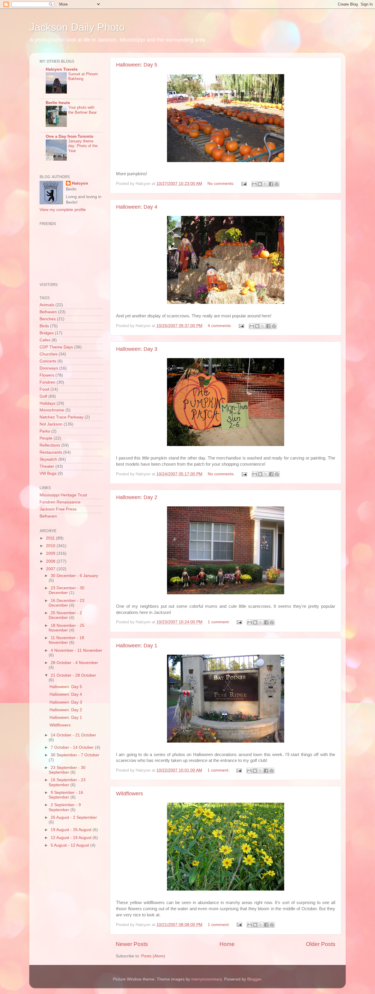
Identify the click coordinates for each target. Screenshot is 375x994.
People (46, 438)
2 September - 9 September (65, 807)
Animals (47, 305)
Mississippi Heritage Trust (63, 495)
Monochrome (52, 410)
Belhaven (48, 312)
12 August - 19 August (72, 837)
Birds (44, 326)
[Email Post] (243, 183)
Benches (48, 319)
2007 (51, 569)
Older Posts (320, 944)
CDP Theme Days (56, 347)
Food (44, 389)
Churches (48, 354)
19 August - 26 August (72, 830)
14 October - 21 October (73, 735)
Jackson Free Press (58, 509)
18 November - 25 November (66, 627)
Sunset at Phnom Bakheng (83, 76)
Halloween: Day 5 (136, 65)
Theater (47, 466)
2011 (51, 538)
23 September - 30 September (67, 770)
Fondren (47, 382)
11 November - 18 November (66, 640)
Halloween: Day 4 (136, 207)
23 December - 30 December (66, 590)
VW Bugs (48, 473)
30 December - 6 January (74, 575)
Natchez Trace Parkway (61, 417)
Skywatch (48, 459)
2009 (51, 553)
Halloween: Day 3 (136, 349)
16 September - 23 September (67, 782)
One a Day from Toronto (69, 136)
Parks (45, 431)
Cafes (45, 340)
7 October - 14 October (73, 747)
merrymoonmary (206, 979)
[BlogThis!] (260, 184)
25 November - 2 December (65, 615)
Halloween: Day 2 (136, 497)
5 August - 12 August (70, 845)
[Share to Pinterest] (276, 184)
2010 (51, 546)
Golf (43, 396)
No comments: (221, 183)
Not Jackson (51, 424)
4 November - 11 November (76, 650)
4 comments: (220, 326)
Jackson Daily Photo (77, 27)
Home (227, 944)
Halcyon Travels (62, 69)
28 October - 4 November (74, 663)
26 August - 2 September (74, 817)
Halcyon (80, 183)
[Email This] (254, 184)
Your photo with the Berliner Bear (82, 110)
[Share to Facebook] (271, 184)
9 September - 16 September (66, 794)
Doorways (49, 368)
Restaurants (51, 452)
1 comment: (219, 622)
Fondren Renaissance (60, 502)
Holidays (47, 403)
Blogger (254, 979)
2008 (51, 561)
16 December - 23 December (66, 602)
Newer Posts (132, 944)
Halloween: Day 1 (136, 646)
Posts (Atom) (153, 956)
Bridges (47, 333)
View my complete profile (63, 209)
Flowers (47, 375)
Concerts (48, 361)
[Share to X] (265, 184)
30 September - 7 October (75, 755)
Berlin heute (58, 103)
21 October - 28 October (73, 675)
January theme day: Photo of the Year (83, 146)
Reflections (50, 445)
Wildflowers (129, 793)
